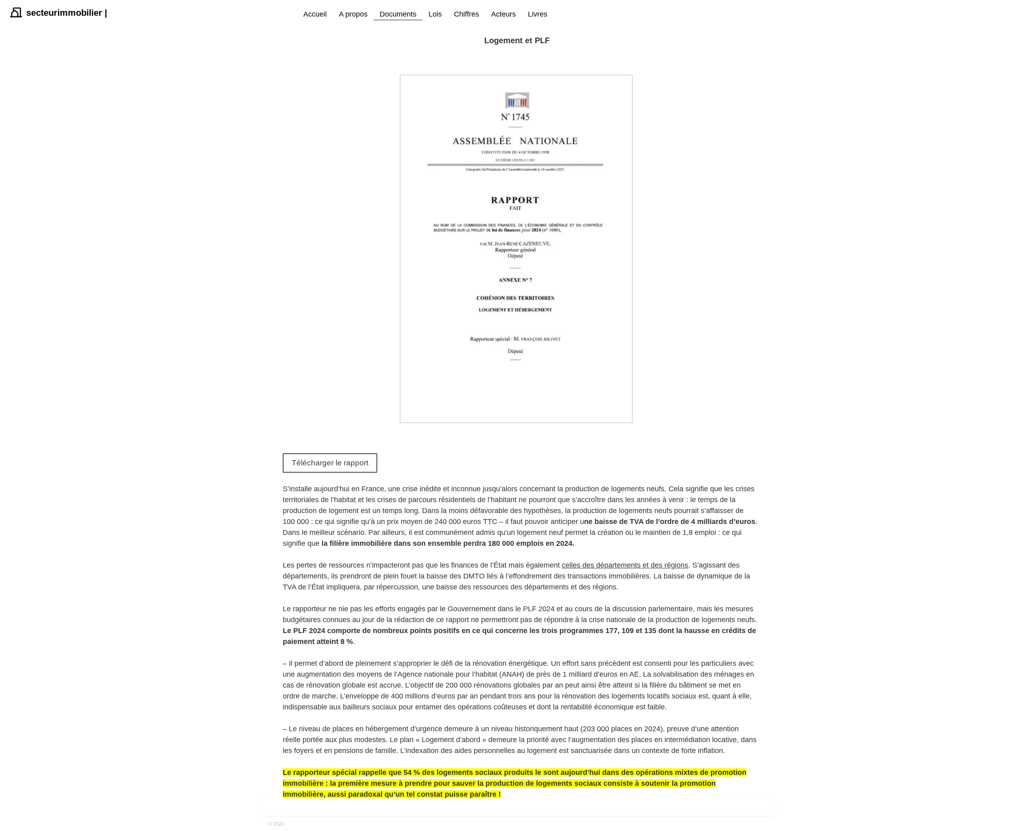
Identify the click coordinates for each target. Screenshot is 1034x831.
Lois (435, 14)
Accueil (315, 14)
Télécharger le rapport (330, 463)
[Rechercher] (557, 14)
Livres (537, 14)
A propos (353, 14)
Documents (398, 14)
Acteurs (503, 14)
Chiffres (466, 14)
